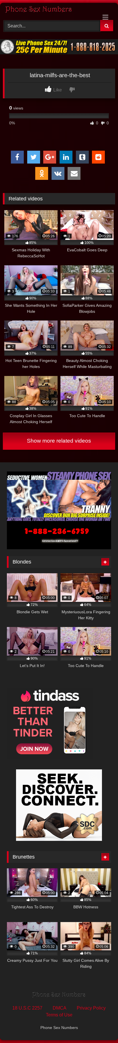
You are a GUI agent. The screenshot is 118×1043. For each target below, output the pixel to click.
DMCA (59, 1008)
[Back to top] (100, 1026)
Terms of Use (59, 1014)
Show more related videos (59, 441)
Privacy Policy (91, 1008)
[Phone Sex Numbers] (48, 10)
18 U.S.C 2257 (27, 1008)
